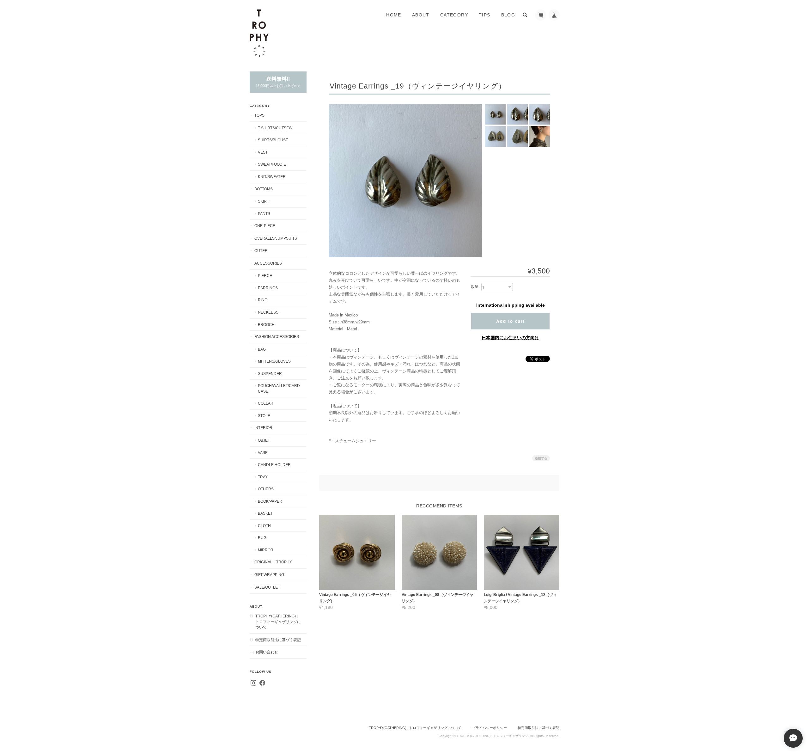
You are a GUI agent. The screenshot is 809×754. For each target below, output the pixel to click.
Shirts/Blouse (273, 140)
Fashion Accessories (276, 336)
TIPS (484, 14)
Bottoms (263, 189)
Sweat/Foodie (272, 164)
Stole (264, 416)
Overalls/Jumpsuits (275, 238)
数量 (474, 287)
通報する (541, 458)
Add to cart (510, 321)
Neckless (268, 312)
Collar (265, 403)
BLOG (508, 14)
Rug (262, 538)
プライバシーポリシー (489, 728)
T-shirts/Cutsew (275, 128)
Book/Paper (270, 501)
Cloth (264, 526)
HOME (393, 14)
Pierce (265, 275)
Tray (263, 477)
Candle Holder (274, 465)
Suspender (270, 373)
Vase (263, 453)
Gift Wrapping (269, 575)
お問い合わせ (266, 652)
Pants (264, 213)
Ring (262, 300)
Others (266, 489)
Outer (261, 250)
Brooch (266, 324)
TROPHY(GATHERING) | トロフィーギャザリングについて (278, 621)
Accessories (268, 263)
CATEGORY (454, 14)
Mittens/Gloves (274, 361)
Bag (262, 349)
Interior (263, 428)
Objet (264, 440)
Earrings (268, 288)
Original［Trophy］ (275, 562)
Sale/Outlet (267, 587)
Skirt (263, 201)
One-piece (264, 226)
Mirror (265, 550)
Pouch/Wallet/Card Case (279, 388)
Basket (265, 513)
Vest (263, 152)
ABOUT (420, 14)
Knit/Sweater (272, 177)
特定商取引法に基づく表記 (278, 640)
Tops (259, 115)
